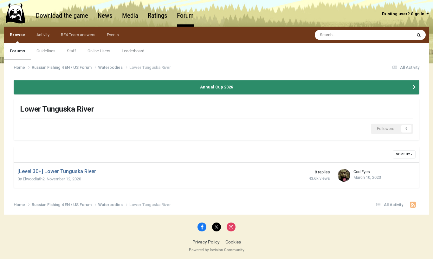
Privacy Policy (206, 241)
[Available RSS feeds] (412, 204)
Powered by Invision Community (216, 250)
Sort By (403, 154)
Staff (71, 51)
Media (130, 15)
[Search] (419, 35)
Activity (42, 34)
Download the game (62, 15)
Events (113, 34)
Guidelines (45, 51)
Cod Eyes (361, 171)
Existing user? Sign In (404, 13)
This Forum (393, 35)
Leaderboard (133, 51)
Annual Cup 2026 (216, 87)
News (105, 15)
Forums (17, 51)
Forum (185, 15)
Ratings (157, 15)
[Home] (18, 13)
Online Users (98, 51)
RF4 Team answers (78, 34)
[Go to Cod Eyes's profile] (344, 175)
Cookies (233, 241)
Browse (17, 34)
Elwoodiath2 (34, 179)
